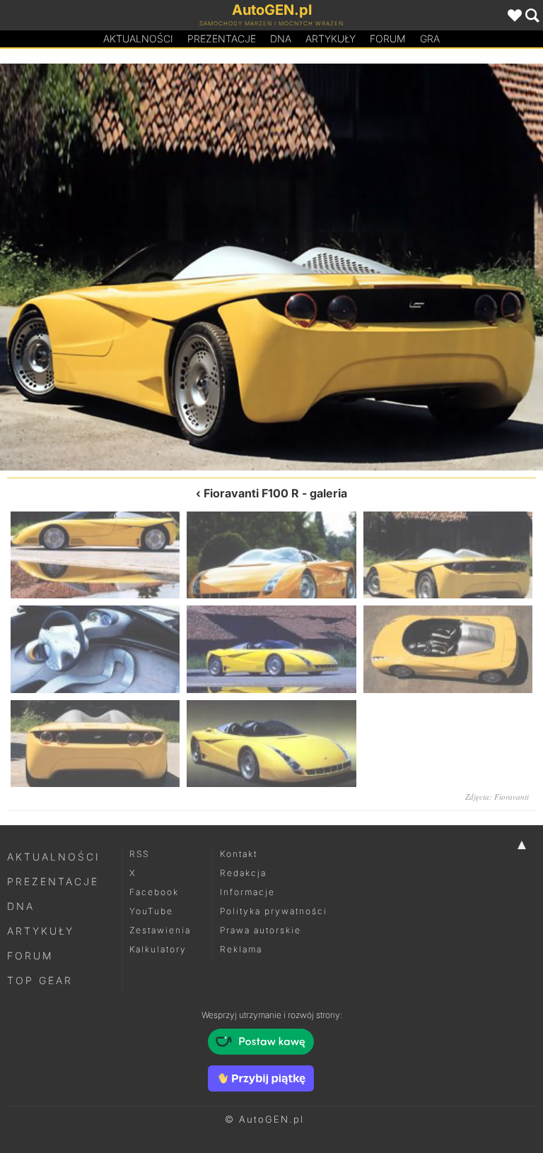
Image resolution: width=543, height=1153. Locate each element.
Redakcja (243, 873)
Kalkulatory (158, 949)
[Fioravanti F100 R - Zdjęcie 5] (271, 648)
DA (280, 38)
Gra (430, 38)
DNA (21, 906)
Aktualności (138, 38)
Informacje (247, 892)
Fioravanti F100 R (251, 493)
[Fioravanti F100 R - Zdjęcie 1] (95, 555)
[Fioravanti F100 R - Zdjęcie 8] (271, 743)
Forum (388, 38)
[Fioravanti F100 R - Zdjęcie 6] (447, 648)
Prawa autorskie (260, 930)
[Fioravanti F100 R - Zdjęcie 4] (407, 267)
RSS (139, 854)
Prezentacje (221, 38)
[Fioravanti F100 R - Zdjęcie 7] (95, 743)
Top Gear (40, 980)
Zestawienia (160, 930)
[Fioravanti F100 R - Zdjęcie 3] (447, 555)
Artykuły (330, 38)
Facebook (154, 892)
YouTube (151, 911)
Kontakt (238, 854)
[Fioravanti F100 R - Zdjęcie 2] (136, 267)
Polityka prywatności (273, 911)
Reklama (241, 949)
